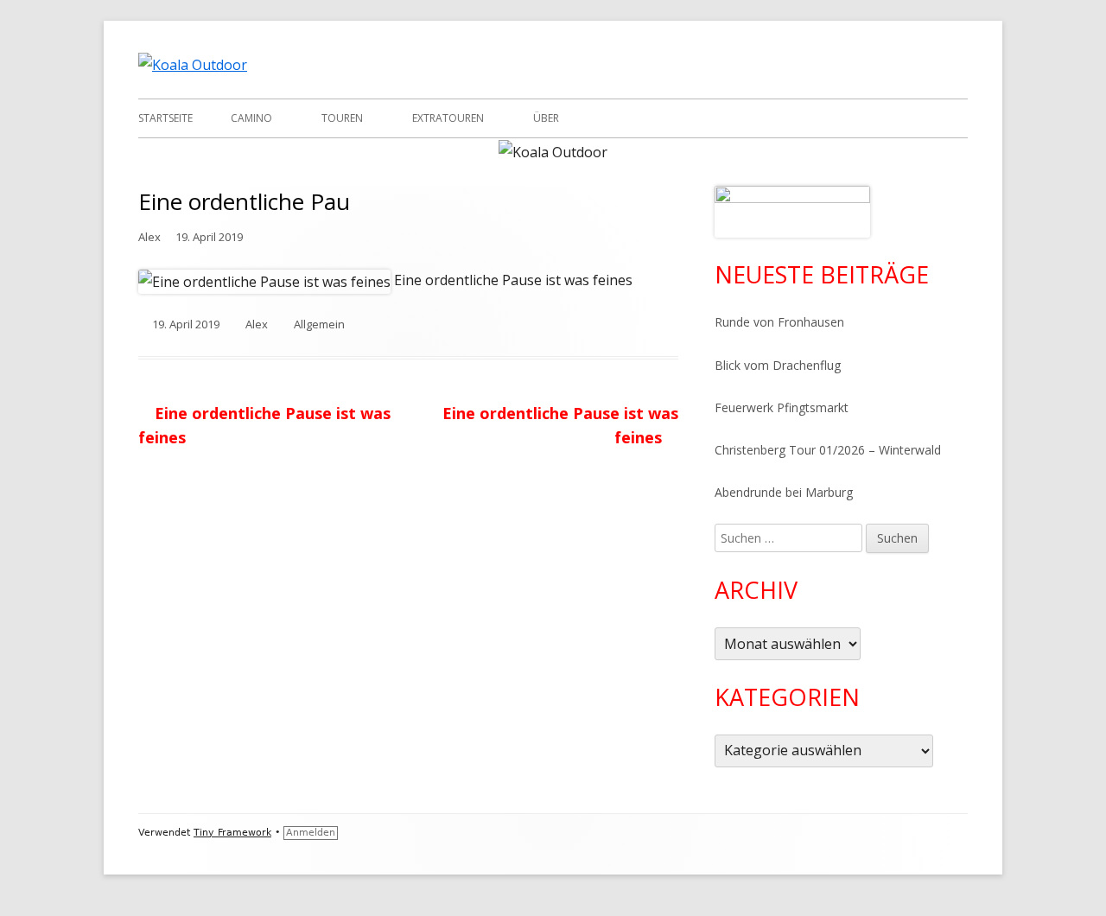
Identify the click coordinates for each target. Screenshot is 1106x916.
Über (546, 118)
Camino (251, 118)
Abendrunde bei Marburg (784, 492)
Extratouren (448, 118)
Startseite (165, 118)
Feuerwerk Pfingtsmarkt (782, 407)
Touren (342, 118)
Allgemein (319, 324)
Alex (149, 237)
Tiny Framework (232, 832)
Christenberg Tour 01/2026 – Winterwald (828, 450)
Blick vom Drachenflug (778, 365)
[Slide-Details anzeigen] (792, 212)
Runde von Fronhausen (779, 322)
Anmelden (310, 832)
